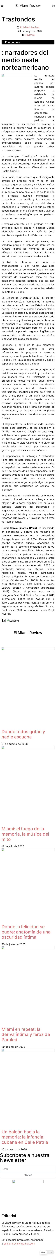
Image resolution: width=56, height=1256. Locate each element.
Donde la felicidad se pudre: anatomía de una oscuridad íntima (26, 932)
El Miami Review (28, 6)
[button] (46, 1252)
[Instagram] (53, 5)
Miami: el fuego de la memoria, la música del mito (25, 834)
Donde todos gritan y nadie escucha (23, 734)
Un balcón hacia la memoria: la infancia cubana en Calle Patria (25, 1137)
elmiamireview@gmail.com (19, 1243)
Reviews (30, 34)
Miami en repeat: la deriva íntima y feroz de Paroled (26, 1034)
